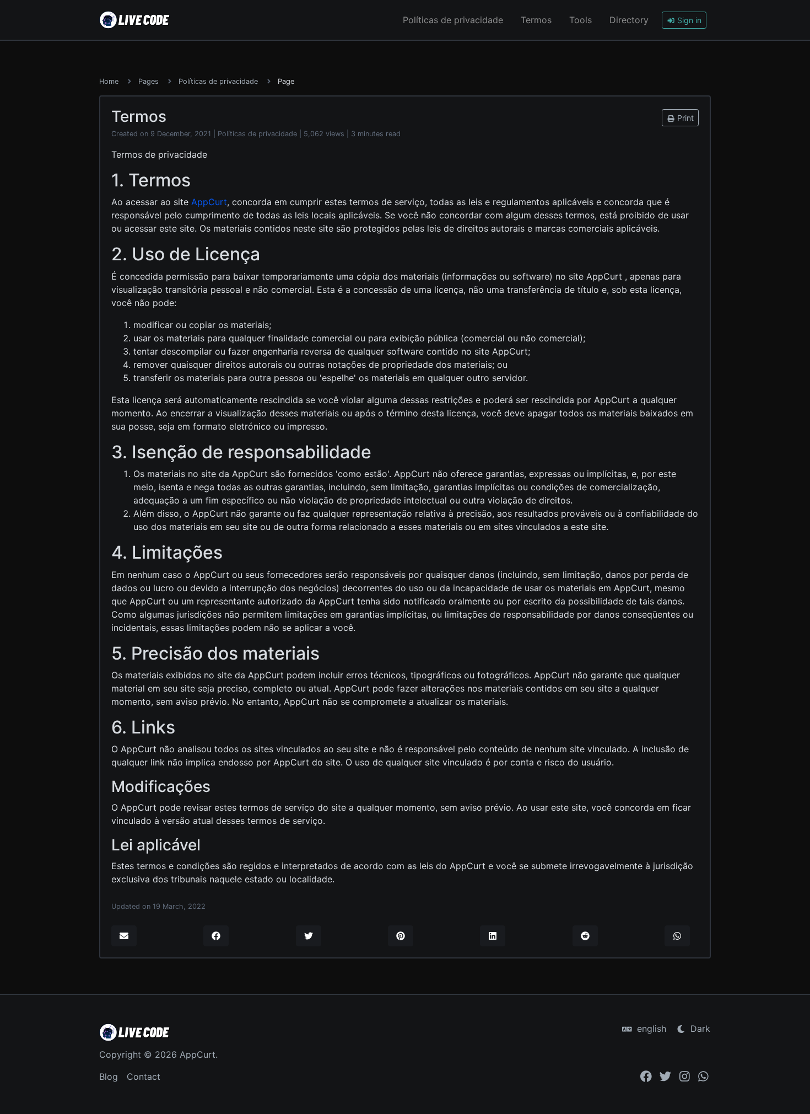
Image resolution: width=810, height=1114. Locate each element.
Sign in (688, 20)
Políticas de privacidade (453, 19)
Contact (143, 1076)
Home (108, 81)
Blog (108, 1076)
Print (684, 117)
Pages (148, 81)
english (650, 1028)
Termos (536, 19)
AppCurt (209, 201)
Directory (629, 19)
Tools (580, 19)
